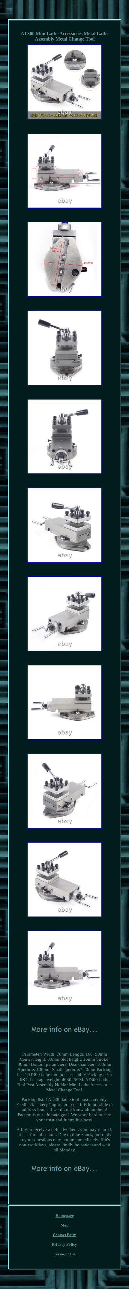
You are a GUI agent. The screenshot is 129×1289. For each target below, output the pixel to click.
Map (64, 1225)
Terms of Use (65, 1254)
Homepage (65, 1215)
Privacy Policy (64, 1244)
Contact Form (64, 1235)
